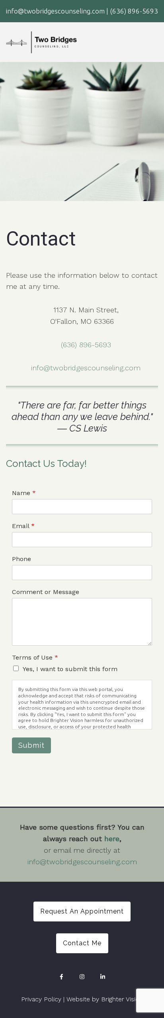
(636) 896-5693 (86, 345)
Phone (21, 559)
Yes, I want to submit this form (70, 669)
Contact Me (82, 943)
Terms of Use (35, 657)
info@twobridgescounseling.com (86, 368)
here (111, 838)
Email (23, 526)
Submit (31, 745)
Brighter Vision (122, 999)
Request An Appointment (82, 911)
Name (24, 493)
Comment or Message (45, 592)
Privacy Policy (41, 999)
